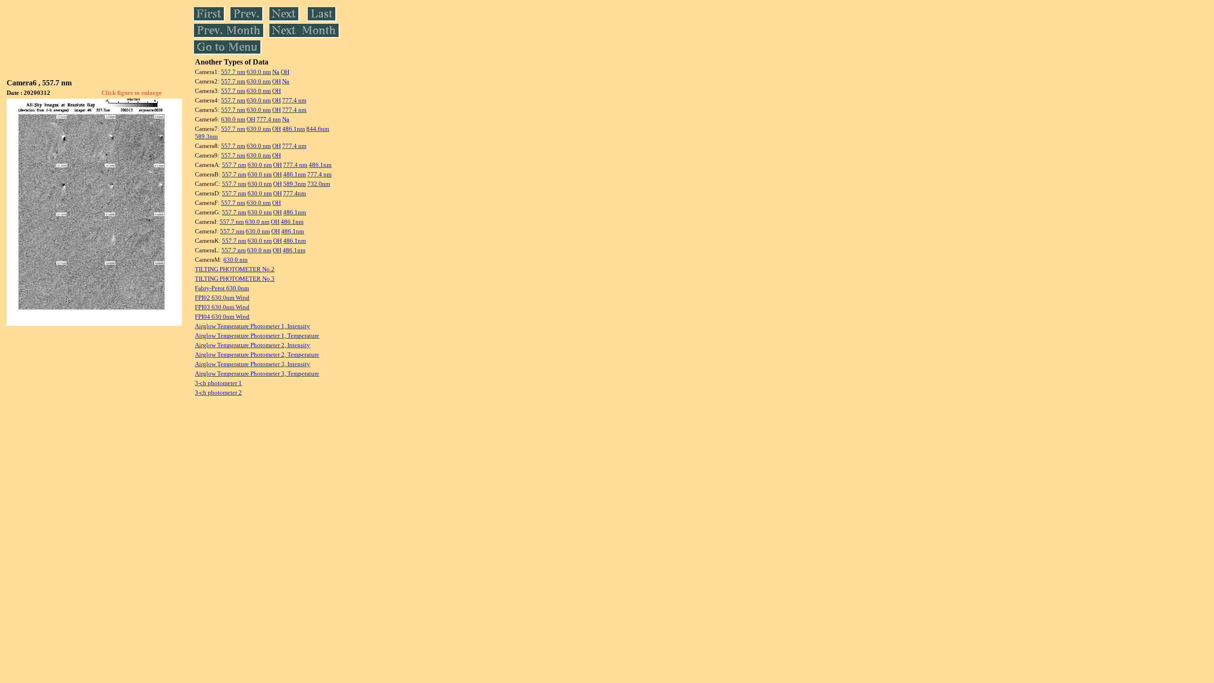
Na (275, 71)
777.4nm (294, 193)
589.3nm (206, 136)
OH (285, 71)
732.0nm (318, 183)
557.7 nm (233, 71)
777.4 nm (294, 100)
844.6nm (317, 128)
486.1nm (293, 128)
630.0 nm (259, 71)
